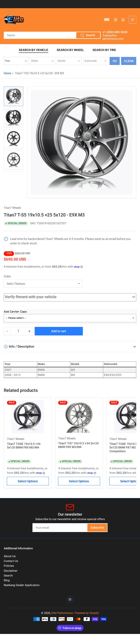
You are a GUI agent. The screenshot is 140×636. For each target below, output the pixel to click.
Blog (7, 580)
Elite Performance (62, 613)
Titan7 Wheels (12, 207)
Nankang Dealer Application (21, 585)
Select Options (28, 481)
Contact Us (11, 561)
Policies (9, 565)
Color (7, 276)
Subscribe (97, 527)
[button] (106, 19)
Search (8, 575)
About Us (10, 556)
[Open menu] (132, 19)
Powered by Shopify (87, 613)
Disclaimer (10, 570)
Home (7, 73)
